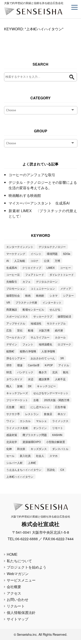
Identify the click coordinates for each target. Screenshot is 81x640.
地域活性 (36, 323)
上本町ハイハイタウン (19, 476)
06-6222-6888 (26, 538)
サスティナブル (56, 323)
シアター (68, 295)
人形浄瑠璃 (48, 351)
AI (7, 260)
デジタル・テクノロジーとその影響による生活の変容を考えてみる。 (43, 185)
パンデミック (25, 372)
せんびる (55, 309)
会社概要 (14, 586)
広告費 (10, 407)
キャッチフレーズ (17, 393)
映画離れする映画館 (25, 195)
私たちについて (19, 560)
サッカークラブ (42, 316)
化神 (9, 449)
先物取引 (11, 281)
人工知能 (19, 260)
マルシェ (41, 421)
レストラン (32, 414)
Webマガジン (18, 573)
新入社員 (25, 456)
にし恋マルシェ (40, 407)
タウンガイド (14, 379)
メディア (65, 288)
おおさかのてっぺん (43, 358)
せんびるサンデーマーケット (50, 393)
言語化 (51, 469)
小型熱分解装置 (55, 442)
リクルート (16, 606)
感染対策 (11, 435)
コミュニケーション (43, 288)
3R (62, 358)
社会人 (40, 456)
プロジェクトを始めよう (26, 567)
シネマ (54, 295)
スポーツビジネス (17, 316)
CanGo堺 (33, 365)
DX (30, 386)
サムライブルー (40, 337)
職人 (9, 386)
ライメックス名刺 (17, 428)
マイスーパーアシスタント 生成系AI (39, 203)
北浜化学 (11, 442)
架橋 (19, 386)
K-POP (49, 365)
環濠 (19, 365)
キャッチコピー (46, 386)
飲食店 (48, 414)
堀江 (22, 407)
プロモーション (15, 288)
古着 (36, 400)
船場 (30, 330)
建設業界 (44, 379)
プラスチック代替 (26, 302)
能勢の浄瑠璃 (28, 351)
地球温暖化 (45, 344)
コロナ (34, 260)
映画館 (40, 295)
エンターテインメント (19, 247)
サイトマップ (17, 619)
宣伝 (19, 330)
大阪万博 (44, 330)
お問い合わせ (17, 599)
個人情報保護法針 (21, 612)
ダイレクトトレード (62, 274)
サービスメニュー (21, 580)
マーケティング (15, 254)
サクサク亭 (13, 414)
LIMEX (51, 267)
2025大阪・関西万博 (56, 400)
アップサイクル (15, 323)
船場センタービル (33, 309)
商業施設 (11, 309)
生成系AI (11, 267)
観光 (65, 372)
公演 (46, 260)
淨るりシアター (15, 358)
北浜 (55, 372)
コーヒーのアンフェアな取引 (32, 174)
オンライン (40, 428)
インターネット (52, 302)
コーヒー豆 (13, 274)
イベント (36, 254)
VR (8, 302)
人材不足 (60, 379)
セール (10, 456)
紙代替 (59, 330)
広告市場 (60, 407)
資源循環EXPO (31, 442)
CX (62, 469)
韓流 (9, 372)
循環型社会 (13, 295)
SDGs (66, 254)
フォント (27, 344)
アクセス (14, 593)
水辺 (30, 379)
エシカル (25, 421)
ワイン (10, 421)
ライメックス (60, 421)
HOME (12, 554)
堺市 (9, 365)
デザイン (11, 344)
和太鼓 (21, 449)
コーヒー (65, 267)
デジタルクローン (47, 281)
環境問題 (52, 254)
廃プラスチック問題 (34, 435)
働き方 (43, 372)
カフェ (26, 281)
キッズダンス (39, 449)
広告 (9, 330)
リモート (57, 428)
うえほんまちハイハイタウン (23, 469)
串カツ (62, 414)
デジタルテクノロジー (52, 247)
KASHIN (57, 435)
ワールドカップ (15, 337)
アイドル (63, 365)
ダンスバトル (60, 449)
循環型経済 (64, 316)
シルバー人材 (14, 462)
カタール (60, 337)
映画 (28, 295)
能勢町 (10, 351)
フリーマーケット (17, 400)
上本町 (32, 462)
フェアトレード (34, 274)
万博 (57, 260)
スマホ (54, 456)
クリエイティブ (31, 267)
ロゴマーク (64, 344)
